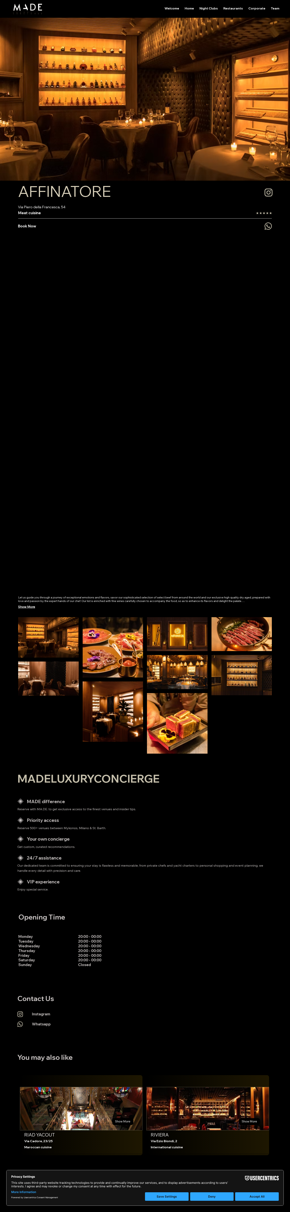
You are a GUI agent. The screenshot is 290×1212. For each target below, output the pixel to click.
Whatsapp (41, 1024)
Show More (26, 607)
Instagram (41, 1014)
